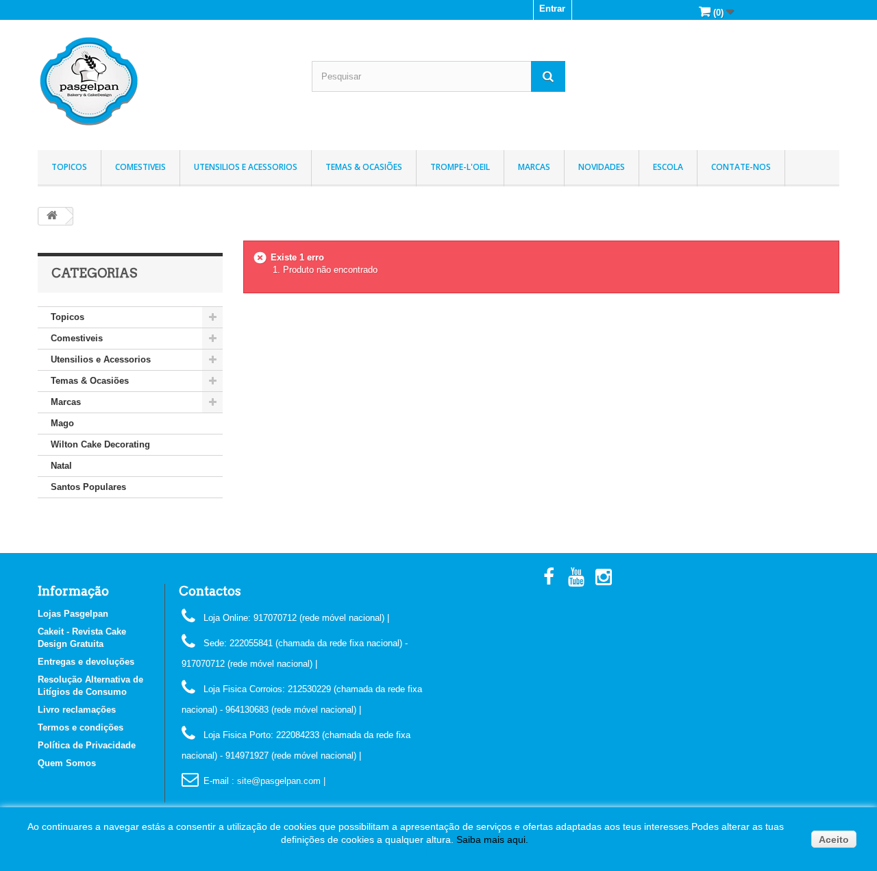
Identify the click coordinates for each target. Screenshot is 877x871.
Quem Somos (67, 763)
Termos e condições (80, 727)
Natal (61, 466)
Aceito (834, 839)
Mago (62, 423)
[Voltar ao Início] (52, 216)
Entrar (552, 8)
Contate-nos (741, 167)
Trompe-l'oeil (460, 167)
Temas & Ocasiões (363, 167)
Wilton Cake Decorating (100, 444)
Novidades (601, 167)
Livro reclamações (77, 709)
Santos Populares (88, 487)
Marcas (534, 167)
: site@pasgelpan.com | (278, 781)
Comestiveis (140, 167)
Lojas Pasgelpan (73, 614)
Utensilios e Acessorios (245, 167)
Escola (668, 167)
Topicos (69, 167)
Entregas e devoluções (86, 662)
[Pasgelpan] (164, 81)
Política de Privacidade (87, 745)
